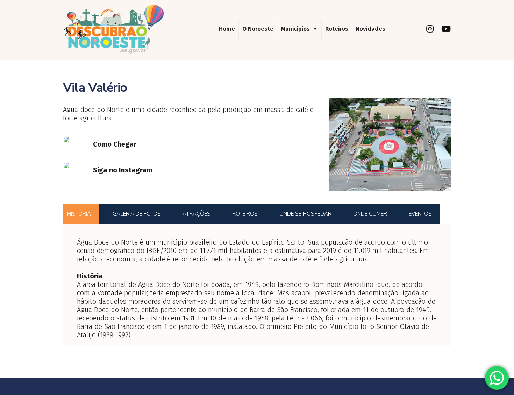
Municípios (295, 29)
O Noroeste (257, 29)
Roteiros (336, 29)
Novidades (370, 29)
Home (227, 29)
